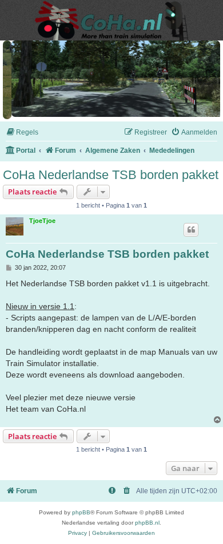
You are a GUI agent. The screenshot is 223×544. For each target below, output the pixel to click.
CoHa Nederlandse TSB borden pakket (110, 172)
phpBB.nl (147, 520)
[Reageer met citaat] (191, 227)
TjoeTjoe (42, 218)
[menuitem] (22, 130)
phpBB (81, 510)
